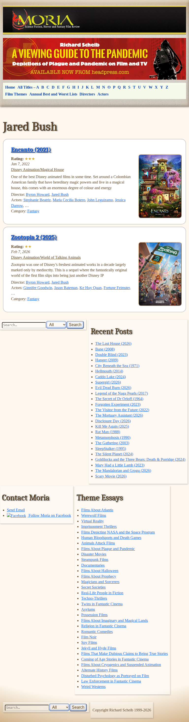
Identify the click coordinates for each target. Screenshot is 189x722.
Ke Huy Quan (90, 288)
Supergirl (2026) (108, 382)
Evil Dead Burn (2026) (113, 388)
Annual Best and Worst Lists (53, 94)
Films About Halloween (99, 571)
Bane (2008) (105, 349)
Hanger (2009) (106, 360)
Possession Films (94, 615)
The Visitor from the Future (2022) (122, 410)
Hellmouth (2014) (109, 371)
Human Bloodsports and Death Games (111, 538)
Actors (103, 94)
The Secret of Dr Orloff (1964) (119, 399)
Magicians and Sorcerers (100, 582)
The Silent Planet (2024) (114, 454)
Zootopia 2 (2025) (34, 237)
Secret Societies (93, 587)
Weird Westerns (93, 687)
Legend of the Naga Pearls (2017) (121, 393)
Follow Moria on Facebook (49, 515)
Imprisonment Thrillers (99, 526)
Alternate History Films (99, 670)
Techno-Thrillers (94, 598)
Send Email (16, 510)
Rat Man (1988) (107, 432)
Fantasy (33, 211)
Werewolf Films (93, 515)
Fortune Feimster (117, 288)
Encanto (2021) (31, 149)
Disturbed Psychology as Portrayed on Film (115, 676)
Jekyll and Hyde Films (98, 648)
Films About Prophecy (98, 576)
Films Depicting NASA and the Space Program (118, 532)
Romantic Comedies (97, 631)
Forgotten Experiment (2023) (118, 404)
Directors (87, 94)
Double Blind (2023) (111, 354)
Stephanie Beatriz (37, 200)
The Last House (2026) (113, 343)
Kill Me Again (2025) (112, 426)
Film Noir (88, 637)
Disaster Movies (93, 554)
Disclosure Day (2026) (113, 421)
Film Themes (16, 94)
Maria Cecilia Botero (69, 200)
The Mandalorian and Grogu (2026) (123, 470)
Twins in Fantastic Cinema (102, 604)
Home (10, 87)
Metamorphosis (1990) (112, 437)
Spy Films (89, 642)
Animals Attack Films (98, 543)
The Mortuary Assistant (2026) (119, 415)
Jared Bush (60, 194)
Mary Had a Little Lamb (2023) (119, 465)
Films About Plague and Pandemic (108, 549)
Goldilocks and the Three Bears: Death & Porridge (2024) (140, 459)
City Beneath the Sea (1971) (117, 366)
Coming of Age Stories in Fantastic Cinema (115, 659)
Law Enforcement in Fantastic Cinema (111, 681)
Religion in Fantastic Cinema (103, 626)
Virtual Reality (92, 521)
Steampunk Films (94, 559)
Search (75, 325)
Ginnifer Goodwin (37, 288)
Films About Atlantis (97, 510)
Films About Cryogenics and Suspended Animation (121, 665)
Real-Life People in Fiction (102, 593)
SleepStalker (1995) (110, 448)
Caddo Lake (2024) (110, 377)
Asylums (88, 609)
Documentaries (93, 565)
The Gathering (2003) (112, 443)
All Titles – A (28, 87)
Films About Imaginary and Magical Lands (114, 620)
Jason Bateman (66, 288)
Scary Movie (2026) (110, 476)
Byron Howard (37, 194)
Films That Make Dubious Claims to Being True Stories (124, 653)
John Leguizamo (100, 200)
